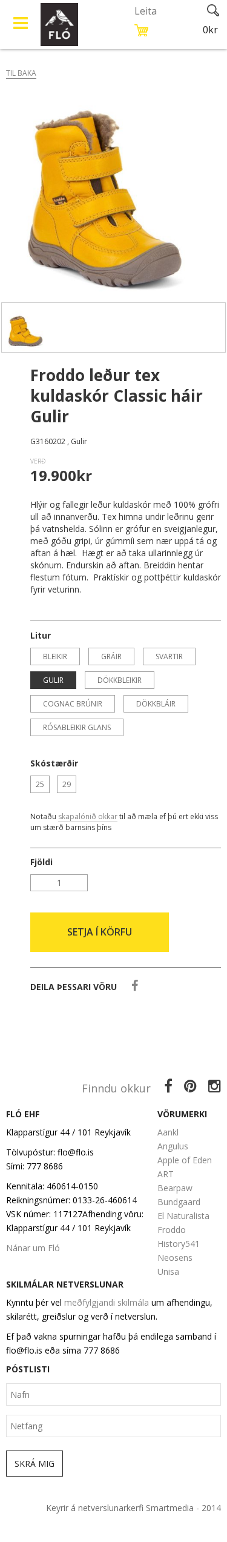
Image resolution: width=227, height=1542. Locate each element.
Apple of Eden (184, 1160)
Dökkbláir (156, 704)
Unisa (168, 1271)
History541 (178, 1243)
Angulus (172, 1146)
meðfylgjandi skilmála (106, 1302)
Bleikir (55, 656)
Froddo (171, 1229)
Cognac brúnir (72, 704)
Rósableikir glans (77, 727)
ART (165, 1174)
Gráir (111, 656)
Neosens (174, 1257)
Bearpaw (174, 1188)
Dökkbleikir (119, 680)
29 (66, 784)
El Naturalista (183, 1215)
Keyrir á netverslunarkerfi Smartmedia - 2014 (133, 1508)
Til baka (21, 73)
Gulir (53, 680)
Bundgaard (178, 1202)
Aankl (168, 1132)
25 (40, 784)
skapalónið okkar (87, 816)
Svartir (169, 656)
